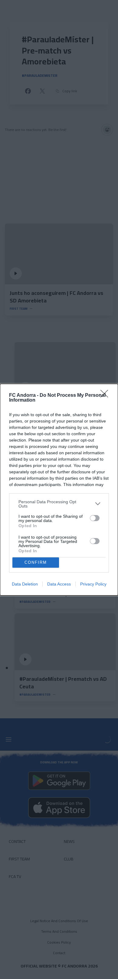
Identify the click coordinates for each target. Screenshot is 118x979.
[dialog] (59, 490)
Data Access (59, 584)
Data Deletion (25, 584)
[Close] (106, 395)
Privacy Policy (93, 584)
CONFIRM (36, 562)
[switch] (95, 518)
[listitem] (59, 504)
